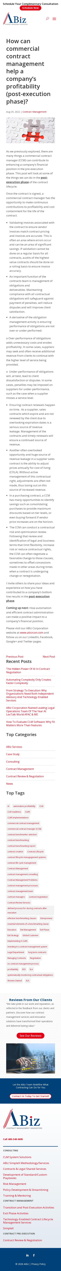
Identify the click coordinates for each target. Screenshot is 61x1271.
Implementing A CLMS (17, 941)
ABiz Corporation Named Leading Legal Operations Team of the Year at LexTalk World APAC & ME (30, 711)
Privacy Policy (38, 1264)
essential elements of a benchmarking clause (28, 924)
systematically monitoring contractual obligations (30, 975)
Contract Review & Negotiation (25, 776)
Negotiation (35, 958)
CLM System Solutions (17, 1157)
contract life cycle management (21, 863)
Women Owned (14, 980)
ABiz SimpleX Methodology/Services (26, 1163)
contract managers (16, 896)
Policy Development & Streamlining (25, 1189)
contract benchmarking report (21, 846)
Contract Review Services (18, 902)
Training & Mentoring (17, 1195)
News (9, 783)
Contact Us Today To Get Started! (30, 1096)
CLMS (27, 811)
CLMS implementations (17, 817)
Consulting (13, 761)
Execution (11, 929)
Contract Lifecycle (35, 851)
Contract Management (35, 111)
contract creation (15, 851)
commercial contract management (23, 823)
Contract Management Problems (22, 880)
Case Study (13, 754)
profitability (12, 969)
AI (8, 806)
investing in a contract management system (27, 946)
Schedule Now (30, 7)
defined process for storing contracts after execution (27, 910)
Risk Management (14, 1183)
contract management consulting (22, 874)
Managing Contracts (16, 958)
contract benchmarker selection (22, 834)
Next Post (49, 656)
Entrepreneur (46, 918)
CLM (41, 806)
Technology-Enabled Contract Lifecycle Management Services (28, 1221)
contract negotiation (38, 896)
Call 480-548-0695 (13, 1139)
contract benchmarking (18, 840)
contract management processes (22, 885)
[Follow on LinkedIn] (27, 1255)
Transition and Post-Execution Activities (28, 1207)
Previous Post (14, 656)
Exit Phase (44, 929)
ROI (24, 969)
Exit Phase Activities (15, 1213)
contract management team (20, 891)
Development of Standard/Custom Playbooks (25, 1176)
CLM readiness (14, 811)
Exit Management (28, 929)
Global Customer (30, 935)
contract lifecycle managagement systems (26, 857)
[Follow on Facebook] (33, 1255)
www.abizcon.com (31, 632)
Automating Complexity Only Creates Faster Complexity (28, 681)
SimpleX (8, 1228)
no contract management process (23, 963)
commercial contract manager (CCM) (24, 829)
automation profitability (24, 806)
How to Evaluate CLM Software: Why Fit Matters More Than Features (30, 723)
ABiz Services (14, 747)
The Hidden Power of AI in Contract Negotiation (28, 670)
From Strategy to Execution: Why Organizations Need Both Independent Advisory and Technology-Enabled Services (30, 695)
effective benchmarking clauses (21, 918)
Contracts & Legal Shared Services (24, 1168)
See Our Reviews (30, 1035)
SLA (31, 969)
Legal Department (15, 952)
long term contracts (37, 952)
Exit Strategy (13, 935)
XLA (27, 980)
